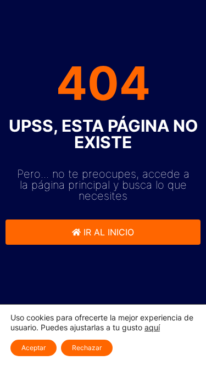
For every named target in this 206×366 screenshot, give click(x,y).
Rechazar (87, 348)
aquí (152, 327)
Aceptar (33, 348)
